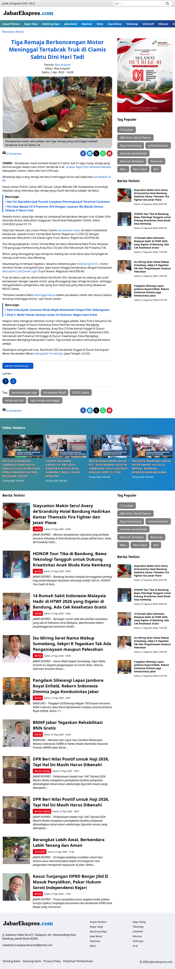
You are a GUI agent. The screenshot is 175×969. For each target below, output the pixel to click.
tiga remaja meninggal (45, 400)
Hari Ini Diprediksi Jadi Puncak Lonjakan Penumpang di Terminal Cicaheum (58, 202)
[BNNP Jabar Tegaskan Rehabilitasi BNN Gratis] (16, 733)
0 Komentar (14, 154)
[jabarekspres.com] (28, 13)
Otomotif (148, 24)
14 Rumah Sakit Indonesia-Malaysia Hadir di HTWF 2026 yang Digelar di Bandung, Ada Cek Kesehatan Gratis (151, 242)
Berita (20, 32)
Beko (123, 169)
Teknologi (132, 24)
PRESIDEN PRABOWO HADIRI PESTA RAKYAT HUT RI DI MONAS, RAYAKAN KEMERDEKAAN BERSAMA (151, 466)
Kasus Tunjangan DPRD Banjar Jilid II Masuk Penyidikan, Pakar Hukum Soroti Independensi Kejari (70, 881)
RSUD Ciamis (80, 392)
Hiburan (163, 24)
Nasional (87, 24)
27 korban (126, 130)
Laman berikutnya (16, 366)
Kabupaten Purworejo (48, 353)
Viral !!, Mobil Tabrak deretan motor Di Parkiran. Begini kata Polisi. (52, 315)
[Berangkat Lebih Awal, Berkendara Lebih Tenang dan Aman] (16, 850)
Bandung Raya (51, 24)
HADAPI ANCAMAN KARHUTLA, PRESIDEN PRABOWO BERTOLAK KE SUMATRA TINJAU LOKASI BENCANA (63, 468)
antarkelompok (158, 145)
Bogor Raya (31, 24)
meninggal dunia (44, 295)
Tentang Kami (11, 961)
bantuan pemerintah (133, 153)
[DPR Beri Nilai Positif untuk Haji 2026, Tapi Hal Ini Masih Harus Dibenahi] (16, 769)
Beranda (7, 32)
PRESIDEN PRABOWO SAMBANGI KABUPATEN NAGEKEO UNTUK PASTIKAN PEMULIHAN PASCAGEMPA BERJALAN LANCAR (21, 468)
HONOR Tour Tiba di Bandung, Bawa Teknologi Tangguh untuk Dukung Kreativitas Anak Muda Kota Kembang (152, 218)
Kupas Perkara (10, 24)
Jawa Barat (70, 24)
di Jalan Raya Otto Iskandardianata (88, 167)
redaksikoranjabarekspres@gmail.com (27, 945)
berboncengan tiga (24, 392)
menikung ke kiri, (87, 264)
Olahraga (138, 941)
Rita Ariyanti (63, 65)
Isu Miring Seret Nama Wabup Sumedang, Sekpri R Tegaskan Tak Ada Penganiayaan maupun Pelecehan (152, 266)
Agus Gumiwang (130, 145)
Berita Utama (42, 771)
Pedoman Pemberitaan (78, 961)
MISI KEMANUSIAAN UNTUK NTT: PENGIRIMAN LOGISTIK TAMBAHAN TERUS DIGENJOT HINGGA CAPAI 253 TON (108, 466)
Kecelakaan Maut (54, 392)
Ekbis (100, 24)
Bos (156, 169)
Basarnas (157, 161)
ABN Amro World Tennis (135, 138)
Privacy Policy (52, 961)
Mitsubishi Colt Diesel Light (19, 271)
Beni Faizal (140, 169)
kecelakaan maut (69, 230)
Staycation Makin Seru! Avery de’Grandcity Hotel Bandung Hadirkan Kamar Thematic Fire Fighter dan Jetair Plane (151, 194)
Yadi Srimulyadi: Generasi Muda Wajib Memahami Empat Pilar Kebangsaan (58, 310)
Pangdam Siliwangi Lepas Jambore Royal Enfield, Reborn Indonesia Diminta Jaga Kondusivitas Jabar (151, 290)
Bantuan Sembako (132, 161)
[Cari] (167, 3)
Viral (135, 945)
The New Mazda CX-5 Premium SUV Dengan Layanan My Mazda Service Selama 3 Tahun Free (54, 208)
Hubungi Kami (32, 961)
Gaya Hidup (115, 24)
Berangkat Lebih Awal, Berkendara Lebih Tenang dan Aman (69, 842)
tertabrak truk (14, 400)
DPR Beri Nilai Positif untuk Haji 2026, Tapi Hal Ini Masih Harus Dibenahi (71, 761)
